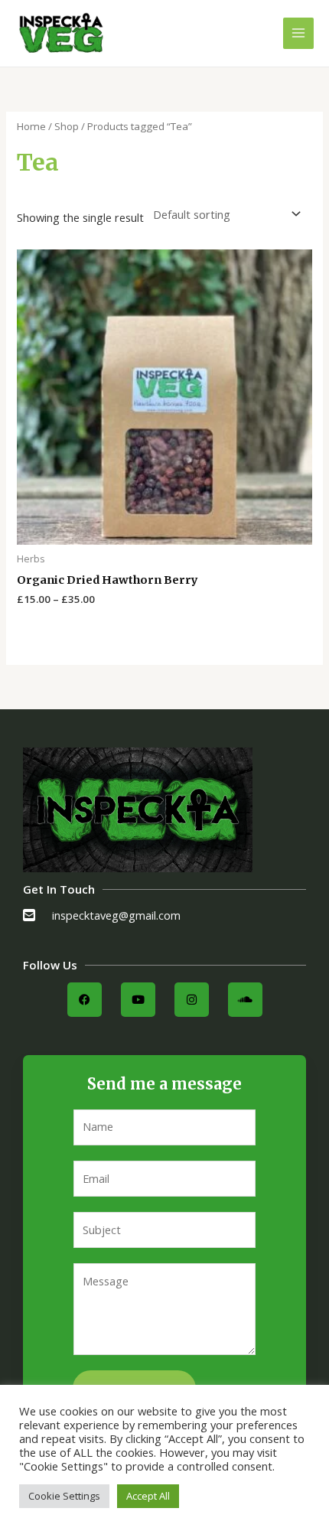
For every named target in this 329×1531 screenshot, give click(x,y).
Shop (66, 126)
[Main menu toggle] (298, 33)
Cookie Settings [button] (64, 1496)
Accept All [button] (148, 1496)
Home (31, 126)
